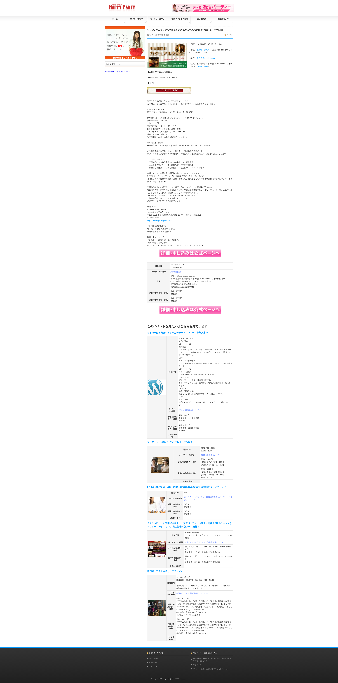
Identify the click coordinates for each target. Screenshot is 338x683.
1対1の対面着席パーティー (212, 455)
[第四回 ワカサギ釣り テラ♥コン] (157, 615)
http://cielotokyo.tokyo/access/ (159, 220)
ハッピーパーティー (168, 679)
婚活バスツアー (182, 593)
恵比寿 (166, 35)
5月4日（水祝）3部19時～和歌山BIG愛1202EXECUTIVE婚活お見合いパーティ (186, 487)
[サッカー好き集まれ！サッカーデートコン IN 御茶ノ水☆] (157, 394)
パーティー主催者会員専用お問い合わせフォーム (210, 669)
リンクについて (154, 666)
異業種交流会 (176, 272)
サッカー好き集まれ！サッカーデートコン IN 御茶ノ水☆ (177, 332)
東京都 (160, 35)
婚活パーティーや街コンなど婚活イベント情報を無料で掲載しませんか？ (212, 660)
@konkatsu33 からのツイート (117, 71)
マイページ (197, 665)
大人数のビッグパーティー (195, 497)
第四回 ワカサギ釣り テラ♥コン (164, 571)
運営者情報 (153, 662)
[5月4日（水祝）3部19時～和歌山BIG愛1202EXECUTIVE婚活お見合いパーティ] (157, 512)
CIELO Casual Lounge (206, 58)
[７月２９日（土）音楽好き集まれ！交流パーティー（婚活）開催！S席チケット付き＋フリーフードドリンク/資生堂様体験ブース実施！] (157, 556)
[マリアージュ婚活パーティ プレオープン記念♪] (160, 471)
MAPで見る (203, 66)
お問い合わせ (153, 658)
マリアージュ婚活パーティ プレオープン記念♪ (170, 442)
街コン (181, 410)
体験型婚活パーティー (193, 410)
